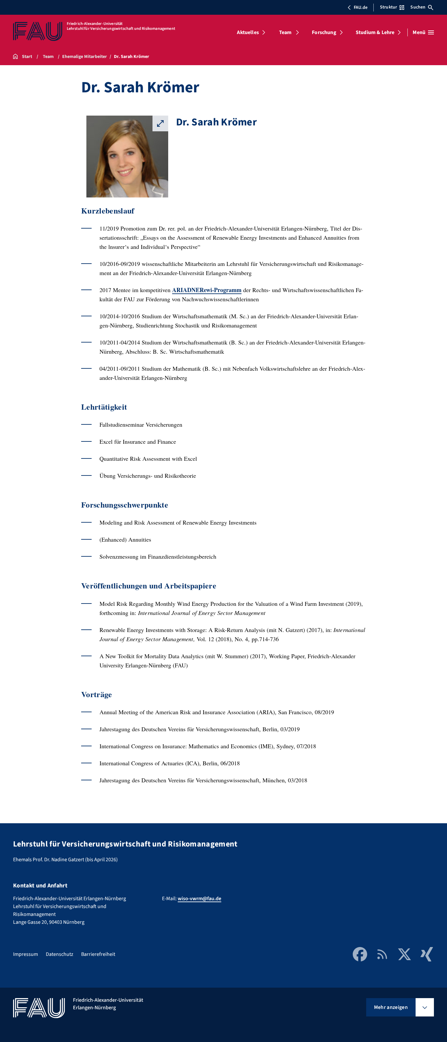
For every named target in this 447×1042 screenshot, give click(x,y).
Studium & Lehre (375, 32)
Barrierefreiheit (98, 954)
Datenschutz (59, 954)
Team (285, 32)
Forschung (324, 32)
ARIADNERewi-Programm (206, 290)
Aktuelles (248, 32)
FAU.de (360, 7)
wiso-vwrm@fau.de (199, 898)
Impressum (25, 954)
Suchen (417, 7)
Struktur (388, 7)
